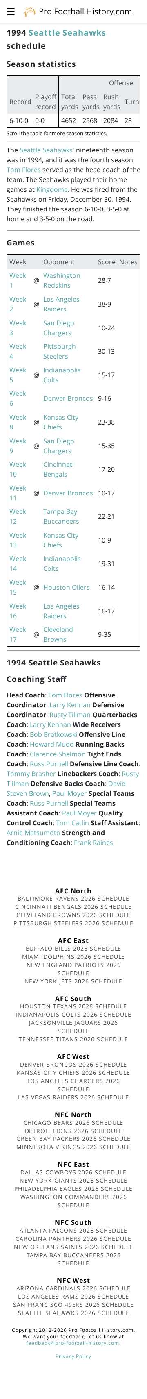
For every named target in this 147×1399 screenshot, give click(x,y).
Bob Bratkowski (53, 734)
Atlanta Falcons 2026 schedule (74, 1230)
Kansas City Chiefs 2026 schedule (73, 1073)
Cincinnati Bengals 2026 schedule (73, 907)
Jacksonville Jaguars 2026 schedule (73, 1027)
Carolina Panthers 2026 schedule (73, 1238)
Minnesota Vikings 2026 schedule (73, 1147)
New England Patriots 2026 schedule (74, 969)
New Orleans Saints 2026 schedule (73, 1247)
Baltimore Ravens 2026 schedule (73, 898)
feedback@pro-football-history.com (72, 1343)
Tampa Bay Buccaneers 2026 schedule (74, 1259)
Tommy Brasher (31, 773)
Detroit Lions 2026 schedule (73, 1131)
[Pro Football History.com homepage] (30, 11)
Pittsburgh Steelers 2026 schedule (73, 923)
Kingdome (52, 189)
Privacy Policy (73, 1356)
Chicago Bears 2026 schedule (74, 1122)
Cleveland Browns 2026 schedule (73, 915)
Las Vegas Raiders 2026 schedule (73, 1097)
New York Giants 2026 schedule (74, 1180)
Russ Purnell (49, 763)
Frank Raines (93, 842)
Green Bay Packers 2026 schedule (73, 1138)
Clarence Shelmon (58, 754)
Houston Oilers (66, 587)
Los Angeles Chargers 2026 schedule (73, 1085)
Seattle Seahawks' (47, 149)
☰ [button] (11, 11)
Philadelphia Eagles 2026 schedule (73, 1188)
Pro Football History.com (85, 11)
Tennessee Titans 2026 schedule (74, 1039)
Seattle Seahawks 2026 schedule (73, 1313)
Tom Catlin (72, 822)
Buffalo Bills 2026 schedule (74, 948)
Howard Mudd (52, 744)
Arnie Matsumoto (33, 832)
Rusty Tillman (70, 714)
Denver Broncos (68, 398)
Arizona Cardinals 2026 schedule (73, 1288)
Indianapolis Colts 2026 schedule (73, 1014)
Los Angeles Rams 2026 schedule (73, 1296)
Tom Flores (24, 169)
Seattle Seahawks (67, 32)
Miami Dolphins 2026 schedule (73, 957)
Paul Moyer (69, 793)
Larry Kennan (70, 704)
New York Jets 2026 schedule (73, 981)
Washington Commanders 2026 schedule (73, 1201)
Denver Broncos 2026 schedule (73, 1064)
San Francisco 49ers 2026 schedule (73, 1304)
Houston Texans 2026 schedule (73, 1006)
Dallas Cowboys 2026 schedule (73, 1172)
